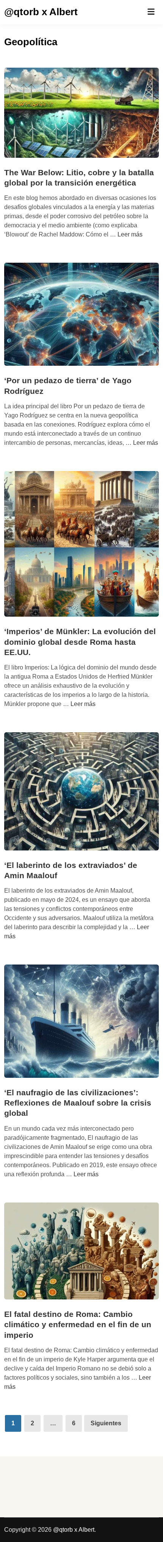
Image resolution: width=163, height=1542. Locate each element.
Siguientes (106, 1423)
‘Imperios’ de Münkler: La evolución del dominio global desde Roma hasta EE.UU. (80, 642)
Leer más (130, 234)
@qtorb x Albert (41, 11)
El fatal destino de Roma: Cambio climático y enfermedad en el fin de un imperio (77, 1324)
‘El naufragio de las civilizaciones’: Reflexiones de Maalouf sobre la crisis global (77, 1103)
